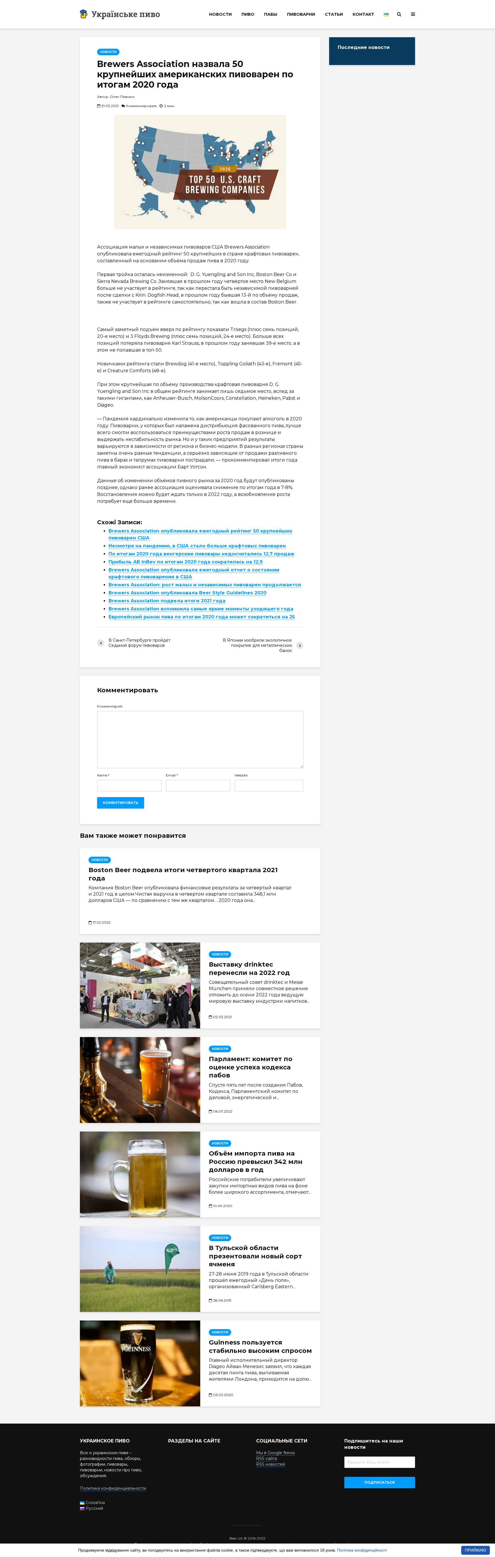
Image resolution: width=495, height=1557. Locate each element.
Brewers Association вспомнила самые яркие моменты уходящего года (201, 609)
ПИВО (247, 14)
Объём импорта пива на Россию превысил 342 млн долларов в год (255, 1162)
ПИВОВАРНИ (301, 14)
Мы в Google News (275, 1452)
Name (103, 775)
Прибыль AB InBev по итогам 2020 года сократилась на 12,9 (186, 562)
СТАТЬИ (334, 14)
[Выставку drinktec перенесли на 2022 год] (140, 985)
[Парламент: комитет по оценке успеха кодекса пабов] (140, 1080)
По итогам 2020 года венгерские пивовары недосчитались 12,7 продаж (201, 554)
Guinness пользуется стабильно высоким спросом (260, 1347)
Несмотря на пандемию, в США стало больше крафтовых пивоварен (197, 546)
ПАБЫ (270, 14)
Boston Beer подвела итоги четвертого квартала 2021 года (183, 874)
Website (241, 775)
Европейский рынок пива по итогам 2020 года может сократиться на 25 (202, 617)
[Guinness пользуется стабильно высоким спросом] (140, 1363)
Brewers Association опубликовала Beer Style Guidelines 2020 (187, 593)
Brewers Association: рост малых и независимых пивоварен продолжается (205, 585)
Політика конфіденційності (362, 1550)
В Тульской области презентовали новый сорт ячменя (255, 1256)
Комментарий (109, 706)
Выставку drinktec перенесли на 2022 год (249, 969)
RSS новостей (270, 1464)
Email (172, 775)
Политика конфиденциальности (113, 1488)
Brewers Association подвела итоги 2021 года (167, 601)
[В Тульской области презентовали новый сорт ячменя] (140, 1269)
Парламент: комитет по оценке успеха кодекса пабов (250, 1067)
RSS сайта (266, 1458)
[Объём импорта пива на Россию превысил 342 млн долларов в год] (140, 1174)
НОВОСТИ (220, 14)
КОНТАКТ (363, 14)
